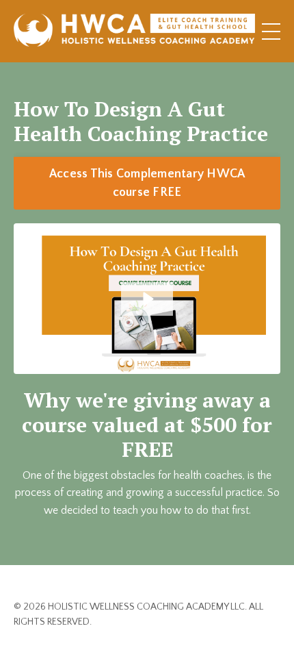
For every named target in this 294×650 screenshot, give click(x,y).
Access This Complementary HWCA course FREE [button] (147, 183)
